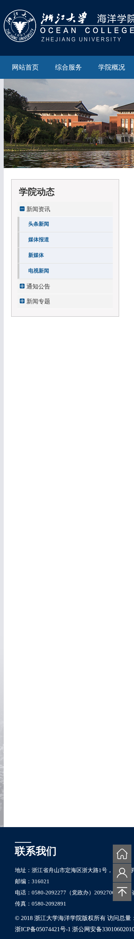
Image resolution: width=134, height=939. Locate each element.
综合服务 (68, 67)
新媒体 (36, 255)
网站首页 (25, 67)
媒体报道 (38, 239)
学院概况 (111, 67)
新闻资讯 (38, 209)
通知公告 (38, 286)
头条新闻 (38, 224)
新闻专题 (38, 301)
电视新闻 (38, 271)
